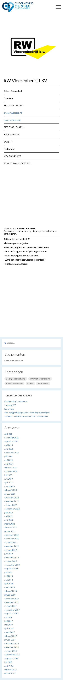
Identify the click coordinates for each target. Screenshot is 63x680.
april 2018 (8, 583)
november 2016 (11, 647)
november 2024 (11, 452)
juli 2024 (8, 456)
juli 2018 (8, 572)
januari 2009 (10, 673)
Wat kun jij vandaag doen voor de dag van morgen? (27, 412)
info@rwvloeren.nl (13, 112)
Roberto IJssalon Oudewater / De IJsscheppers (26, 416)
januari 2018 (10, 594)
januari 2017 (10, 639)
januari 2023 (10, 494)
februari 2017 (10, 636)
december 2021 (11, 535)
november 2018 (11, 557)
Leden (30, 383)
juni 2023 (8, 479)
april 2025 (8, 449)
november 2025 (11, 437)
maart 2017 (9, 632)
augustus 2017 (11, 613)
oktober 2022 (10, 505)
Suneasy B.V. (10, 405)
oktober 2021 (10, 542)
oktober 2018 (10, 561)
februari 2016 (10, 669)
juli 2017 (8, 617)
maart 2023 (9, 486)
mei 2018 (8, 580)
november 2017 (11, 602)
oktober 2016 (10, 651)
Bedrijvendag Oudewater (16, 401)
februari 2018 (10, 591)
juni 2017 (8, 621)
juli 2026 (8, 434)
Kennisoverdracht (14, 383)
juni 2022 (8, 512)
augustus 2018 (11, 568)
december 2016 (11, 643)
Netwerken (43, 383)
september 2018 (12, 565)
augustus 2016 (11, 658)
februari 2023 (10, 490)
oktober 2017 (10, 606)
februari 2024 (10, 467)
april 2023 (8, 482)
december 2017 (11, 598)
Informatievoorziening (40, 378)
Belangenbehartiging (15, 378)
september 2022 (12, 508)
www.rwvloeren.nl (12, 120)
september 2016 (12, 654)
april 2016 (8, 666)
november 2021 (11, 538)
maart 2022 (9, 523)
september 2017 (12, 610)
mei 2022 (8, 516)
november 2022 (11, 501)
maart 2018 (9, 587)
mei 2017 (8, 624)
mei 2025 (8, 445)
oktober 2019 (10, 550)
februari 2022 (10, 527)
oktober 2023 (10, 471)
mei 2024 (8, 460)
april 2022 (8, 520)
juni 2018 (8, 576)
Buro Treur (9, 409)
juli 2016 (8, 662)
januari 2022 (10, 531)
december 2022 (11, 497)
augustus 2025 (11, 441)
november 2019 (11, 546)
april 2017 (8, 628)
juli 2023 (8, 475)
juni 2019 (8, 553)
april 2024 (8, 464)
